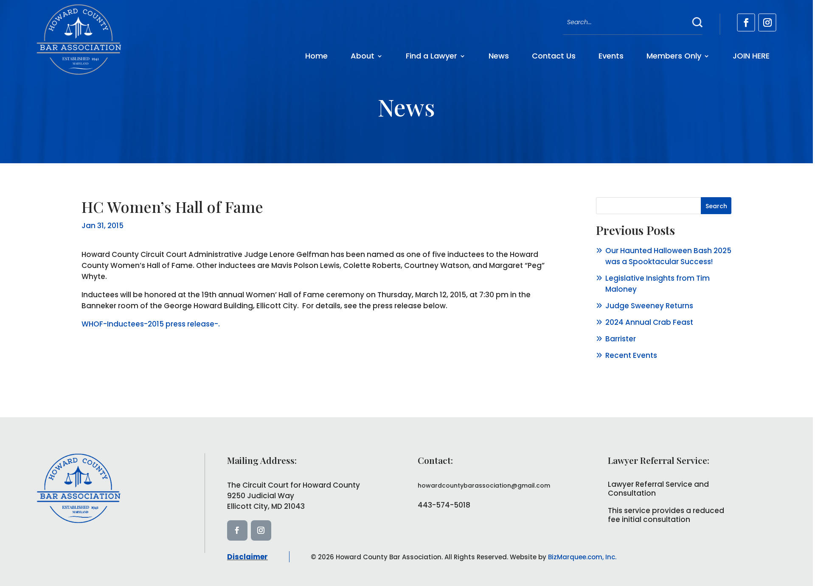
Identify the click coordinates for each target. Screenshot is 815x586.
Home (316, 55)
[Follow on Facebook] (746, 22)
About (362, 55)
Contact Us (554, 55)
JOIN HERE (751, 55)
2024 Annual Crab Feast (649, 322)
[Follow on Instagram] (767, 22)
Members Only (673, 55)
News (499, 55)
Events (611, 55)
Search (716, 206)
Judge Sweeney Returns (649, 306)
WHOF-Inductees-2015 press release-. (151, 324)
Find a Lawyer (431, 55)
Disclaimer (247, 557)
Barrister (620, 339)
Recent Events (631, 355)
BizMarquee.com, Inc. (582, 557)
